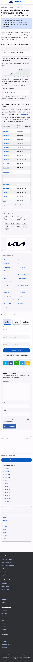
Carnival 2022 (6, 135)
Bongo (4, 532)
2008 (18, 223)
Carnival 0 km (6, 131)
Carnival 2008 (6, 172)
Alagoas (6, 263)
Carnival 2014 (6, 147)
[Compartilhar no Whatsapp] (16, 363)
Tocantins (20, 303)
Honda (3, 623)
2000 (6, 230)
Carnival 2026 (6, 474)
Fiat (3, 617)
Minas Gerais (7, 303)
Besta (4, 529)
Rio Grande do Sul (23, 285)
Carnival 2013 (6, 151)
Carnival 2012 (6, 155)
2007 (24, 223)
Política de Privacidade (8, 644)
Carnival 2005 (6, 184)
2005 (12, 226)
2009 (12, 223)
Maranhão (7, 292)
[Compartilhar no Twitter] (5, 363)
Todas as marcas (6, 569)
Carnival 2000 (24, 114)
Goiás (5, 289)
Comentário (6, 381)
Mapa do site (5, 575)
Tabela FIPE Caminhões (8, 565)
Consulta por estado (7, 572)
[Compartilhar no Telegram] (22, 363)
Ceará (5, 278)
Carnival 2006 (6, 180)
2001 (24, 226)
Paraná (20, 263)
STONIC (5, 526)
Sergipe (20, 296)
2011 (24, 219)
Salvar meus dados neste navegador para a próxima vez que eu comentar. (17, 420)
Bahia (5, 274)
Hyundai (4, 629)
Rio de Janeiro (22, 274)
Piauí (19, 271)
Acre (5, 260)
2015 (24, 216)
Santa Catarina (22, 292)
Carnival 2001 (6, 192)
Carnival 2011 (6, 159)
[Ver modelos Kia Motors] (16, 244)
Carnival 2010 (6, 163)
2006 (6, 226)
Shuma (4, 517)
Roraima (20, 289)
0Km (6, 216)
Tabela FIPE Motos (7, 562)
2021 (18, 216)
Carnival (16, 7)
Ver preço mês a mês (10, 92)
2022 (12, 216)
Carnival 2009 (6, 167)
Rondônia (20, 281)
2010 (6, 223)
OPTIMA (5, 538)
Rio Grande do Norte (23, 278)
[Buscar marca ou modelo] (30, 3)
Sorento (5, 511)
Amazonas (7, 267)
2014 (6, 219)
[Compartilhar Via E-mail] (27, 363)
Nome (4, 402)
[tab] (7, 322)
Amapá (6, 271)
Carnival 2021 (6, 139)
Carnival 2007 (6, 176)
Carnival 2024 (6, 480)
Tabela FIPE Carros (7, 559)
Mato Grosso (7, 296)
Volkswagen (5, 610)
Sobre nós (4, 638)
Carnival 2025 (6, 477)
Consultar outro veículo (16, 460)
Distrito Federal (8, 281)
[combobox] (16, 330)
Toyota (3, 626)
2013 (12, 219)
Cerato (4, 514)
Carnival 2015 (6, 143)
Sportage (5, 520)
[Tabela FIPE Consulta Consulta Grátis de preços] (16, 2)
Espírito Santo (8, 285)
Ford (3, 620)
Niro (4, 523)
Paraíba (20, 260)
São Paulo (21, 300)
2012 (18, 219)
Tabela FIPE (4, 7)
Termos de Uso (6, 647)
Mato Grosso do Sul (9, 300)
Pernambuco (21, 267)
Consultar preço (16, 350)
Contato (4, 641)
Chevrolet (4, 614)
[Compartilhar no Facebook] (10, 363)
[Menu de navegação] (3, 2)
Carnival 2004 (6, 188)
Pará (5, 307)
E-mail (4, 410)
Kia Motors (10, 7)
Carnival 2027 (6, 471)
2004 (18, 226)
